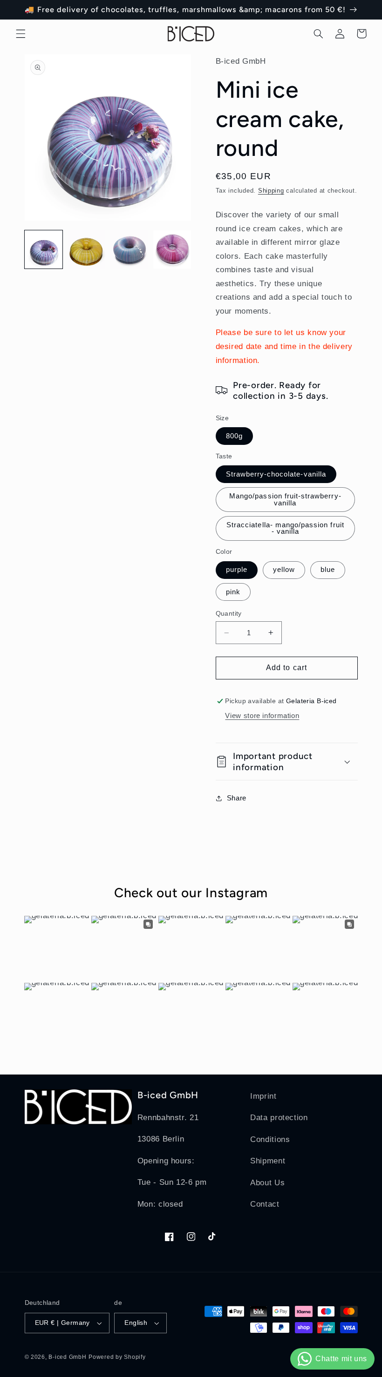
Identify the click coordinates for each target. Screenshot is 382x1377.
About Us (267, 1182)
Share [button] (236, 798)
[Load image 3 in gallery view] (129, 249)
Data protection (278, 1117)
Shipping (271, 191)
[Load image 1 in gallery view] (44, 249)
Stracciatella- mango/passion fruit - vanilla (285, 528)
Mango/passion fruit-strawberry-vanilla (285, 499)
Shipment (267, 1160)
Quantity (229, 613)
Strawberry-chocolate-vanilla (276, 474)
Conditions (270, 1139)
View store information (262, 715)
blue (328, 569)
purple (236, 569)
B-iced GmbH (67, 1357)
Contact (264, 1204)
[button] (20, 33)
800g (234, 436)
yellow (284, 569)
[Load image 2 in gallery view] (87, 249)
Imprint (263, 1096)
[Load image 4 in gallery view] (172, 249)
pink (233, 592)
